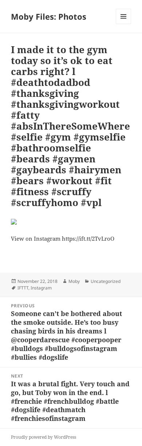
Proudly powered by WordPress (43, 437)
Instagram (41, 288)
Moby (74, 281)
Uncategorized (106, 281)
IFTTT (22, 288)
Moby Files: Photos (48, 16)
